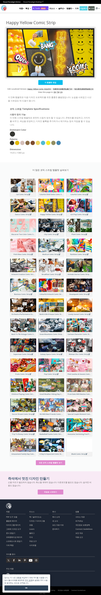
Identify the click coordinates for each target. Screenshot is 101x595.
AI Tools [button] (39, 8)
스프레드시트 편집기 (14, 541)
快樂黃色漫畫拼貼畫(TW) (62, 89)
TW (58, 92)
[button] (28, 8)
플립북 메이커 (11, 521)
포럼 (31, 525)
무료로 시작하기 (50, 492)
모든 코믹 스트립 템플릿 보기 (50, 462)
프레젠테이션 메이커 (14, 537)
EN (55, 92)
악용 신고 (79, 537)
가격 (76, 8)
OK (26, 588)
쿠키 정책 (28, 580)
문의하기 (55, 529)
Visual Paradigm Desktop (32, 2)
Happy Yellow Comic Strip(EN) (39, 89)
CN (61, 92)
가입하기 (83, 8)
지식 (31, 537)
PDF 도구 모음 (11, 517)
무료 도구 (33, 541)
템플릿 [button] (69, 8)
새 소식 (55, 521)
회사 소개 (56, 517)
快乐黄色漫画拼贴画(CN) (83, 89)
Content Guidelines (84, 529)
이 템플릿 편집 (50, 82)
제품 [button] (21, 8)
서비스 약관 (80, 517)
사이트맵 (32, 545)
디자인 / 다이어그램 (37, 521)
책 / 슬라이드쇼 (35, 517)
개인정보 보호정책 (83, 525)
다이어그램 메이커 (13, 525)
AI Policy (79, 521)
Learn (31, 529)
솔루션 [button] (61, 8)
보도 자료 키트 (58, 525)
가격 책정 (10, 545)
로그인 (91, 8)
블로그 (31, 533)
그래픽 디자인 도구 (13, 529)
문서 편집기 (10, 533)
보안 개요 (79, 533)
